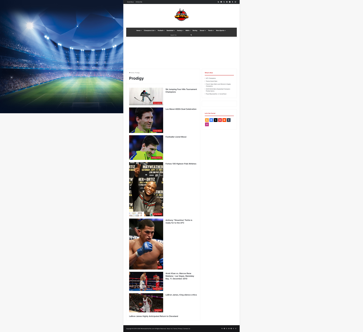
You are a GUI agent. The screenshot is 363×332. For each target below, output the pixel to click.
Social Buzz (130, 2)
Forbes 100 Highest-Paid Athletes (181, 164)
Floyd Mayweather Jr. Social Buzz (216, 94)
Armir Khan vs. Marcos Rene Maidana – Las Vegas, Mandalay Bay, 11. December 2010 (180, 276)
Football (160, 30)
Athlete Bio (139, 2)
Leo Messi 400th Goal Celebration (181, 109)
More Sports (220, 30)
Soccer (202, 30)
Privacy (180, 328)
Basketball (170, 30)
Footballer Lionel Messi (176, 137)
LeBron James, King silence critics (181, 295)
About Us (169, 328)
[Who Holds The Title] (181, 15)
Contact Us (186, 328)
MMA (187, 30)
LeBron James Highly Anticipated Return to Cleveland (153, 316)
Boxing (195, 30)
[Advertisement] (181, 53)
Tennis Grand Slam (211, 81)
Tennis (210, 30)
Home (138, 30)
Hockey (179, 30)
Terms (175, 328)
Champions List (149, 30)
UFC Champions (211, 78)
